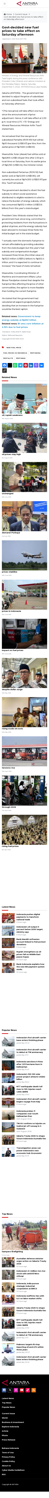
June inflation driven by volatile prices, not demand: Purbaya (23, 531)
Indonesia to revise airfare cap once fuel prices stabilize (22, 570)
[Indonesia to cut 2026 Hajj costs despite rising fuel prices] (24, 829)
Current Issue (21, 14)
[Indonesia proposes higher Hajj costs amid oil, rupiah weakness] (24, 398)
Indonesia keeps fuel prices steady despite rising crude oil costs (24, 727)
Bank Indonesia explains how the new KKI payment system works (30, 967)
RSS (4, 1474)
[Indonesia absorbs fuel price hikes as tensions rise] (24, 751)
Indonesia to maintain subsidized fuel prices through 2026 (24, 805)
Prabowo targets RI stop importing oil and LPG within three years (30, 1347)
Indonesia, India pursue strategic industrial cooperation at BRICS (27, 1286)
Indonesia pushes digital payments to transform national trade (28, 917)
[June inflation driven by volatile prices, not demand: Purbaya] (24, 516)
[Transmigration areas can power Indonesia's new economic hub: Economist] (8, 1151)
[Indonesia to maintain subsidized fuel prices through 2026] (24, 790)
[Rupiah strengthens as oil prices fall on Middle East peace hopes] (8, 955)
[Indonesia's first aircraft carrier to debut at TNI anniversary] (8, 1053)
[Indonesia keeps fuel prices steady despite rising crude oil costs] (24, 712)
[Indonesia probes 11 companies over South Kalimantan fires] (8, 1114)
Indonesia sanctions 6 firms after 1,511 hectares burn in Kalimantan (29, 1064)
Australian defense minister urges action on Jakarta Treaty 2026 (31, 1261)
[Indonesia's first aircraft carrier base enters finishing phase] (8, 1041)
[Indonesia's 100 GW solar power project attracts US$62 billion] (8, 1078)
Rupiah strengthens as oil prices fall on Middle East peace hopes (28, 954)
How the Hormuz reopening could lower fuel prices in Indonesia (24, 609)
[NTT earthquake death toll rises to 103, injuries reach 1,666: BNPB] (8, 1090)
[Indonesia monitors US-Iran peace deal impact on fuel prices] (24, 633)
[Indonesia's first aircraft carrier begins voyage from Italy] (8, 1102)
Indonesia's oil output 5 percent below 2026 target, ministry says (29, 929)
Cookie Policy (8, 1461)
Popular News (9, 1030)
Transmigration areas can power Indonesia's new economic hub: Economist (28, 1150)
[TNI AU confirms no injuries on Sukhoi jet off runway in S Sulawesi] (8, 1127)
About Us (6, 1466)
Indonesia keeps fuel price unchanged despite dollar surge (21, 688)
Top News (7, 1214)
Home (9, 14)
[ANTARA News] (27, 4)
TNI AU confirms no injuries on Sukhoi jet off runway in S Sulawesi (30, 1126)
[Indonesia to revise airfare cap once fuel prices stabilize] (24, 555)
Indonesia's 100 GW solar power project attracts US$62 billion (30, 1077)
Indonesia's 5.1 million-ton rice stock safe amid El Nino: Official (30, 1273)
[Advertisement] (24, 878)
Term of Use (8, 1452)
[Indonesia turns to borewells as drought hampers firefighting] (24, 1235)
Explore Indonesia (10, 1427)
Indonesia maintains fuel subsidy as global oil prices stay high (23, 452)
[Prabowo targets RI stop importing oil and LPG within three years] (8, 1348)
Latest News (8, 907)
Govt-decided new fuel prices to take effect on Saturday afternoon (23, 18)
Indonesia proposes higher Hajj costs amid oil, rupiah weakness (23, 413)
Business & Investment (13, 1422)
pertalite (8, 358)
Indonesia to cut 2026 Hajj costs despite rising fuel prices (22, 844)
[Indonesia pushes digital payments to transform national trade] (8, 918)
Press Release (8, 1440)
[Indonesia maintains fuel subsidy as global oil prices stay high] (24, 437)
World (5, 1418)
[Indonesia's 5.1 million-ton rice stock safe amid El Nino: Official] (8, 1274)
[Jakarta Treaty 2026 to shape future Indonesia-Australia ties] (8, 1139)
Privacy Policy (8, 1457)
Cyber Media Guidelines (13, 1470)
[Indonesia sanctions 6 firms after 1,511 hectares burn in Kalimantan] (8, 1065)
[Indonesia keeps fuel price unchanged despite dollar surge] (24, 673)
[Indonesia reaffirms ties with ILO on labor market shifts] (8, 1299)
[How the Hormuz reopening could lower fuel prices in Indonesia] (24, 594)
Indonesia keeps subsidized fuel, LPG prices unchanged (24, 492)
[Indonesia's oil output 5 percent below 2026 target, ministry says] (8, 930)
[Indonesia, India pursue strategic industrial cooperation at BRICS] (8, 1287)
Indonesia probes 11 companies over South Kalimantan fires (27, 1113)
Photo (5, 1435)
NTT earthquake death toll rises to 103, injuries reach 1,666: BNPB (29, 1089)
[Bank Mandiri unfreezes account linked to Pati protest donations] (8, 943)
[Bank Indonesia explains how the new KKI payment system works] (8, 968)
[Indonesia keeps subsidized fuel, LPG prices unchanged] (24, 477)
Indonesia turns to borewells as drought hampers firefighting (22, 1250)
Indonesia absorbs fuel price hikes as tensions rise (21, 766)
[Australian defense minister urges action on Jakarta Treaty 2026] (8, 1262)
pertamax (21, 358)
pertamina (35, 353)
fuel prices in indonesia (15, 353)
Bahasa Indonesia (10, 1448)
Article (5, 1431)
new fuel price (14, 348)
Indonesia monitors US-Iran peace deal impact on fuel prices (21, 648)
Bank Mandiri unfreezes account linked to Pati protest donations (31, 942)
